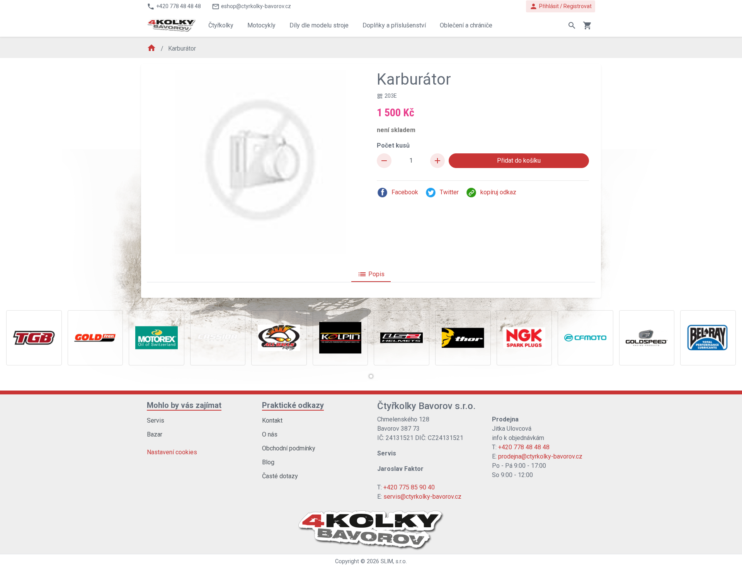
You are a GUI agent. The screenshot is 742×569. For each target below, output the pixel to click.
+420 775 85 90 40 (409, 487)
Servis (155, 420)
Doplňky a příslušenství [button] (394, 25)
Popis (371, 274)
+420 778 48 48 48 (524, 447)
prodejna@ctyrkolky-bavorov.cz (540, 456)
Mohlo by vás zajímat (184, 405)
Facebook (404, 192)
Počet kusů (393, 145)
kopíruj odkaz (498, 192)
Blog (268, 462)
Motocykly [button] (261, 25)
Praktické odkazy (293, 405)
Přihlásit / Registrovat (560, 6)
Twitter (449, 192)
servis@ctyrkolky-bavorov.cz (422, 496)
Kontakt (272, 420)
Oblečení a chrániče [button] (466, 25)
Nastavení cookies (172, 452)
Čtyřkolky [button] (220, 25)
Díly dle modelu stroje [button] (319, 25)
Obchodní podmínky (288, 448)
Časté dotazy (280, 476)
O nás (269, 434)
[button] (371, 376)
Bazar (154, 434)
